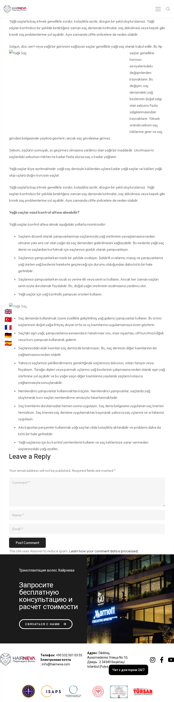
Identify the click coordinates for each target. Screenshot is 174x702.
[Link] (15, 9)
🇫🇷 (8, 327)
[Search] (168, 9)
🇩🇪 (8, 335)
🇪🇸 (8, 343)
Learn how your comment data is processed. (103, 551)
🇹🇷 (8, 319)
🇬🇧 (8, 311)
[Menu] (158, 9)
